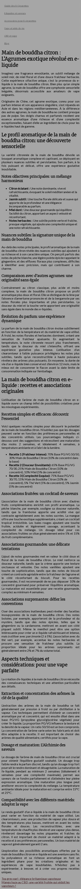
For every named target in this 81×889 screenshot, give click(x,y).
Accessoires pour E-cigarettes (20, 21)
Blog (6, 43)
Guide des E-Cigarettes (16, 6)
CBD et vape (10, 36)
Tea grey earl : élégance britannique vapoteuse (31, 878)
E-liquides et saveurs (15, 13)
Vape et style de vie (14, 28)
